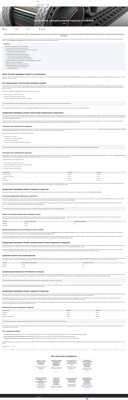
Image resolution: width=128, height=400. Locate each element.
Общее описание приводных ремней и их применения (16, 46)
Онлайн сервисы (40, 4)
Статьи (47, 4)
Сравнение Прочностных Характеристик (14, 62)
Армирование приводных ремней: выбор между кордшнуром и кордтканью (21, 49)
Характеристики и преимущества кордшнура (16, 51)
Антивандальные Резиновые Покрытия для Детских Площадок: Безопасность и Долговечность (87, 381)
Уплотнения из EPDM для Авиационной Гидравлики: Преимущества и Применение (56, 363)
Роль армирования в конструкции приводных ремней (16, 48)
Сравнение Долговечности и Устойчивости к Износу (16, 63)
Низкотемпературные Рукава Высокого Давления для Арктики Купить (71, 380)
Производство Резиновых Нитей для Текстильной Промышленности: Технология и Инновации (87, 363)
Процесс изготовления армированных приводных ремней (19, 57)
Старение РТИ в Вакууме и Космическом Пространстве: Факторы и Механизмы (56, 381)
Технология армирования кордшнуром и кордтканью (18, 55)
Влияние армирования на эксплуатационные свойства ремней (20, 58)
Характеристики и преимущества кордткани (16, 52)
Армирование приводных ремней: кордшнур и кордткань (17, 54)
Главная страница (64, 17)
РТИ (64, 23)
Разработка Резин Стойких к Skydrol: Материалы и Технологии (41, 362)
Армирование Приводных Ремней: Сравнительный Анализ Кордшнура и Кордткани (23, 60)
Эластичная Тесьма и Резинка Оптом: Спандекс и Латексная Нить (71, 362)
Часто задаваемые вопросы (12, 68)
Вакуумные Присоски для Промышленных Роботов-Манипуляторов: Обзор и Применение (40, 380)
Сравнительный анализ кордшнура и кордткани (17, 67)
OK (87, 398)
